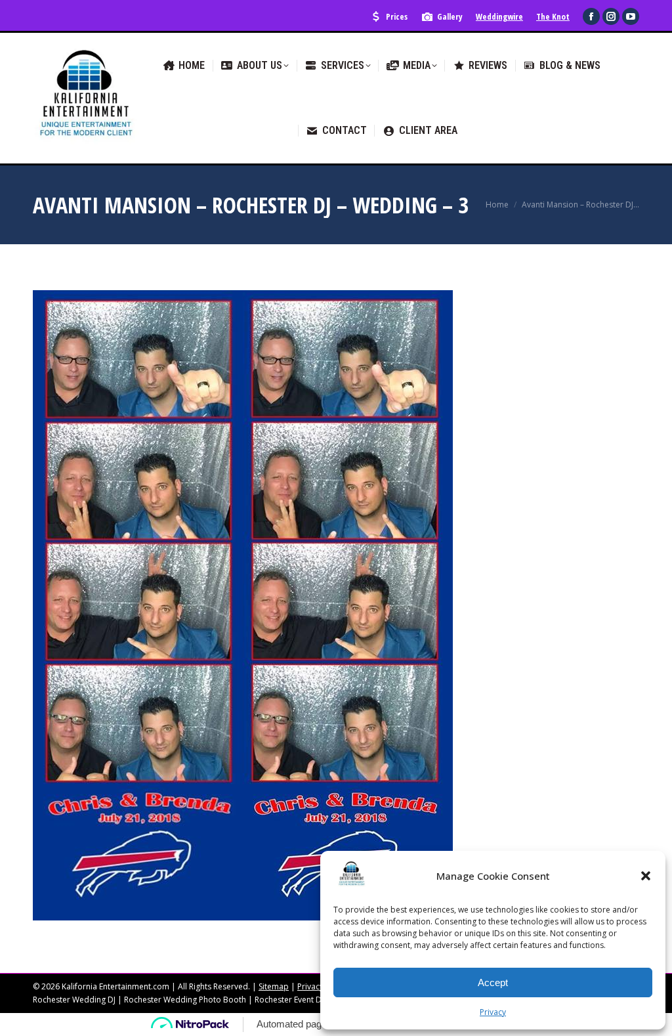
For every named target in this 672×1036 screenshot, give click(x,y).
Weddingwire (499, 16)
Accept (493, 982)
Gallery (450, 16)
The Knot (553, 16)
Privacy (493, 1012)
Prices (397, 16)
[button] (645, 875)
